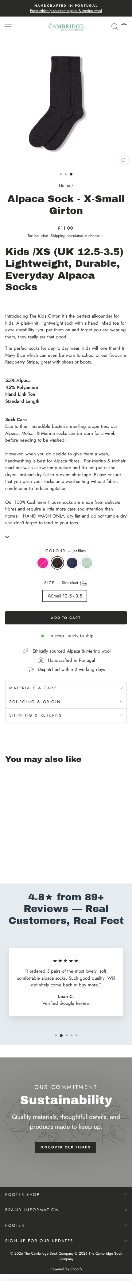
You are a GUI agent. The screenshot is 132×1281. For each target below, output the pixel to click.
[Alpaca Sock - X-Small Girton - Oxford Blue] (23, 862)
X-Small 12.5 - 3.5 (65, 596)
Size (61, 583)
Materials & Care (33, 688)
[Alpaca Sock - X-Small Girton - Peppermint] (30, 862)
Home (64, 185)
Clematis (43, 563)
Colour (65, 551)
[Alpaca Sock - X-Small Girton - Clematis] (8, 862)
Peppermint (87, 563)
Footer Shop (22, 1194)
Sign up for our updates (39, 1241)
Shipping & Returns (35, 715)
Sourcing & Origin (35, 702)
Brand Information (32, 1210)
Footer (15, 1225)
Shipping (58, 236)
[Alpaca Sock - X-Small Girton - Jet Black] (16, 862)
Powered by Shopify (66, 1269)
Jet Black (57, 563)
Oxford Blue (72, 563)
